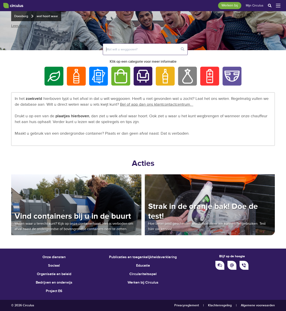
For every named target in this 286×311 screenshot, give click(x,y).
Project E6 (54, 291)
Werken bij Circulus (143, 282)
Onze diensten (54, 257)
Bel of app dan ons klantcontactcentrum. (156, 104)
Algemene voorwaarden (258, 305)
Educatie (143, 266)
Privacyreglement (186, 305)
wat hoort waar (47, 16)
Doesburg (21, 16)
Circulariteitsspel (143, 274)
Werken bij (229, 5)
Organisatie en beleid (54, 274)
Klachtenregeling (220, 305)
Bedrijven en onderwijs (54, 282)
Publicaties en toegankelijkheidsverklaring (143, 257)
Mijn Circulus (254, 5)
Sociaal (54, 266)
